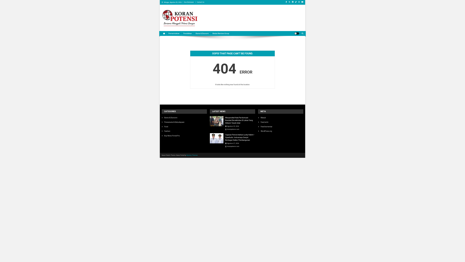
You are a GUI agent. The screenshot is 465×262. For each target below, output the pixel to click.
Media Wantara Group (221, 33)
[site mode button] (296, 33)
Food (166, 127)
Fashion (167, 131)
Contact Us (200, 2)
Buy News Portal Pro (172, 136)
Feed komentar (266, 127)
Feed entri (264, 122)
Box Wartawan (189, 2)
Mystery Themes (192, 155)
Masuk (263, 118)
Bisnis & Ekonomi (202, 33)
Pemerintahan (173, 33)
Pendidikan (187, 33)
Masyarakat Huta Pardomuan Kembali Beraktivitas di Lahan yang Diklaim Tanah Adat (239, 120)
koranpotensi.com (233, 129)
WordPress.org (266, 131)
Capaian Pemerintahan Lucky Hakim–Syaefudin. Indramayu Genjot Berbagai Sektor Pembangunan (240, 137)
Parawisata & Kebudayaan (174, 122)
